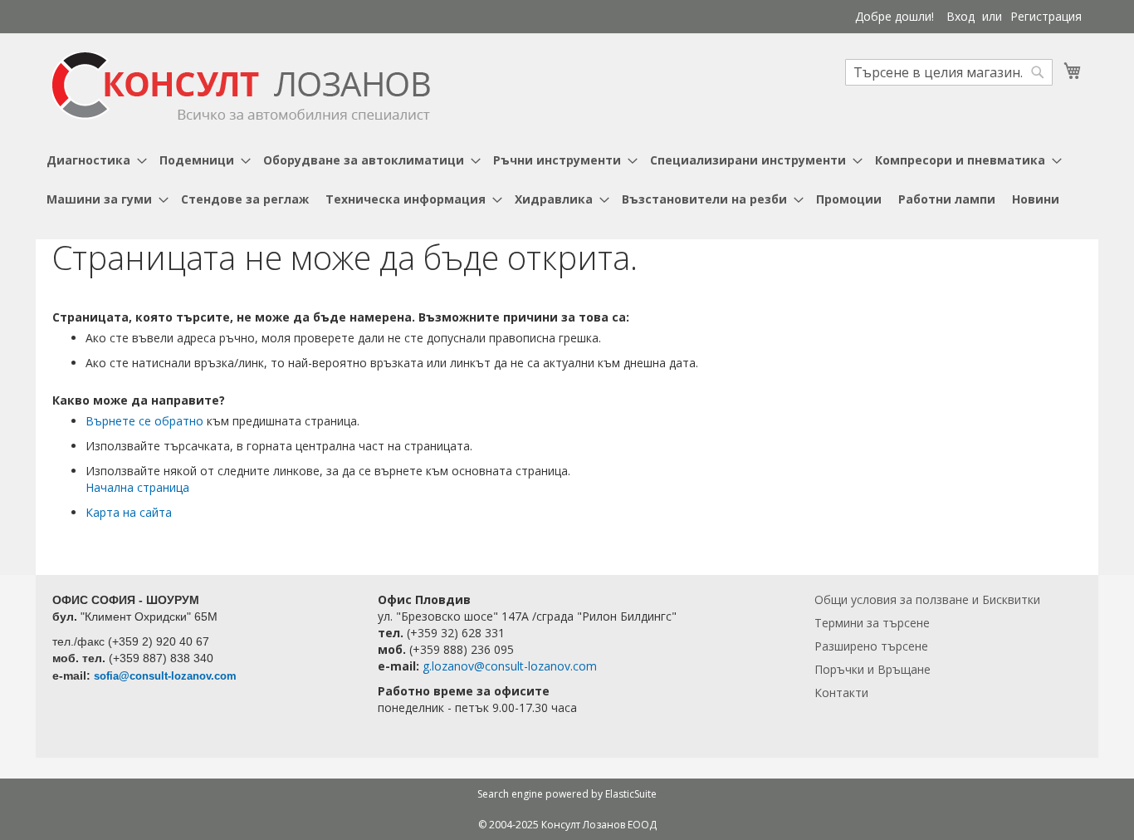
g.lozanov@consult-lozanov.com (510, 666)
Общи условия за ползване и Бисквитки (927, 599)
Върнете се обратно (144, 421)
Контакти (841, 692)
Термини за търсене (872, 623)
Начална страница (137, 487)
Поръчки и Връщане (872, 669)
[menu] (567, 179)
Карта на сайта (129, 512)
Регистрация (1046, 16)
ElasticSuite (631, 794)
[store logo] (241, 86)
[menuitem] (94, 159)
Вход (960, 16)
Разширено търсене (871, 646)
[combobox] (949, 72)
